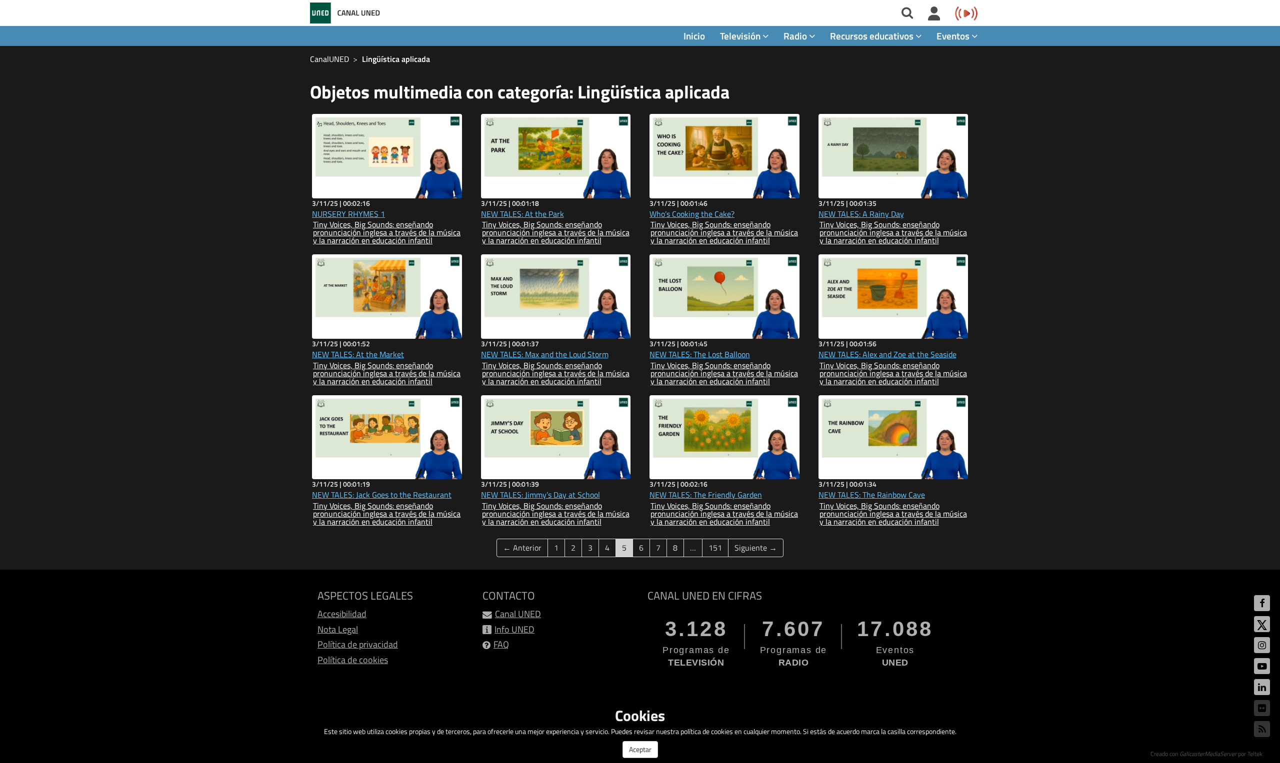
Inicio (694, 35)
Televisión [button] (741, 35)
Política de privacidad (358, 644)
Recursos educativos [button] (873, 35)
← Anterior (522, 548)
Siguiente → (755, 548)
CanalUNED (329, 59)
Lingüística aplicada (396, 59)
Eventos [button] (954, 35)
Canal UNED (518, 614)
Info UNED (514, 629)
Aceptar (640, 749)
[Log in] (934, 13)
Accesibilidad (342, 614)
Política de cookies (353, 660)
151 (715, 548)
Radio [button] (796, 35)
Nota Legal (338, 629)
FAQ (501, 644)
